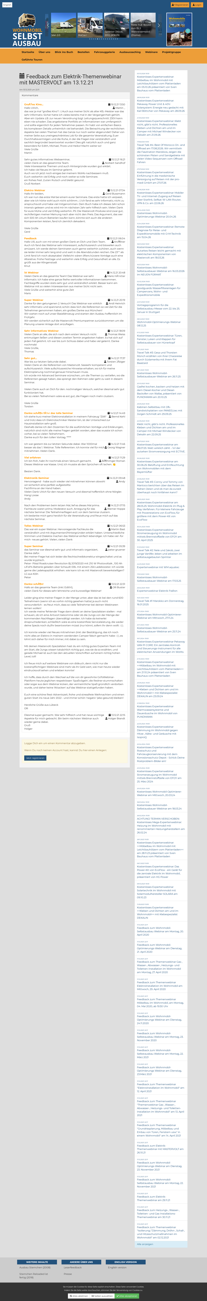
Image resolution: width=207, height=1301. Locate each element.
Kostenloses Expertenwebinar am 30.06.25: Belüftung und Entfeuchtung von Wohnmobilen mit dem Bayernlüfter (160, 465)
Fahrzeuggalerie (104, 52)
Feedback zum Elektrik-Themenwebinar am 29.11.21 (153, 1197)
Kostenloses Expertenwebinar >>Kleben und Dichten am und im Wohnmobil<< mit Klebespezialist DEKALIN (157, 911)
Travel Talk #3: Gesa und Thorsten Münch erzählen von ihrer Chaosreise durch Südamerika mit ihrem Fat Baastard (159, 356)
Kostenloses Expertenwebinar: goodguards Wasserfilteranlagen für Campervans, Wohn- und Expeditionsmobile (158, 288)
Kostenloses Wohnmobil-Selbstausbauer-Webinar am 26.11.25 (159, 373)
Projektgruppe (171, 52)
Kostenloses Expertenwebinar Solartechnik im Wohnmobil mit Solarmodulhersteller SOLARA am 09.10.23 (157, 891)
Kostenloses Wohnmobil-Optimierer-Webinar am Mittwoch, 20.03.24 (159, 792)
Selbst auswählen (103, 1296)
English (7, 4)
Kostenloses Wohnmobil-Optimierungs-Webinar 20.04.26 (156, 213)
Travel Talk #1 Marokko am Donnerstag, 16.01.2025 (160, 601)
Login (198, 4)
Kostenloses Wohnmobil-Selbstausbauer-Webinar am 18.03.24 (159, 805)
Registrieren (181, 4)
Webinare (151, 52)
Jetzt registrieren (35, 758)
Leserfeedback (73, 1267)
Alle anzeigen (145, 1244)
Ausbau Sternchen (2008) (34, 1267)
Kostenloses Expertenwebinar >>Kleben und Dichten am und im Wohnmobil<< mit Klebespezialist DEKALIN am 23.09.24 (157, 690)
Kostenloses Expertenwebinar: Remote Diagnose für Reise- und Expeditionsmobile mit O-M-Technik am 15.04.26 (161, 231)
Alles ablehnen (80, 1296)
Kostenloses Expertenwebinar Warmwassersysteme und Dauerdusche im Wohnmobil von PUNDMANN (157, 710)
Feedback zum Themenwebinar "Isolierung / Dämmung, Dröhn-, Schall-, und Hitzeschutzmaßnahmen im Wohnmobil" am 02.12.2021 (161, 1231)
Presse (68, 1274)
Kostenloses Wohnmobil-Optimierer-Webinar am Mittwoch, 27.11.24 (159, 614)
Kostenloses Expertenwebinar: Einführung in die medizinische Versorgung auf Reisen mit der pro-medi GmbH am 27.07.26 (158, 176)
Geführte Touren (32, 59)
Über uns (44, 52)
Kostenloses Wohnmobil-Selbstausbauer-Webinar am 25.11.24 (159, 628)
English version (117, 1267)
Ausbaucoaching (130, 52)
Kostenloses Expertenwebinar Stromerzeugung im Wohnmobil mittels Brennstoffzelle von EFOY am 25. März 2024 (159, 775)
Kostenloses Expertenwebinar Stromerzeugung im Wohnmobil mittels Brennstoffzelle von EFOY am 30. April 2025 (159, 534)
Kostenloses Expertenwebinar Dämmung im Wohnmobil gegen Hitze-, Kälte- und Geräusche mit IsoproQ (157, 731)
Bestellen (84, 52)
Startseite (28, 52)
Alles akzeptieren (128, 1296)
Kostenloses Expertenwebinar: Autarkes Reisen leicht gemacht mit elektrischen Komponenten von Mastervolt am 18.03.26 (159, 251)
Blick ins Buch (64, 52)
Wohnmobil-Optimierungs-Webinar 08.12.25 (159, 322)
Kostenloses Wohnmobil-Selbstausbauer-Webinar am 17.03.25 (159, 577)
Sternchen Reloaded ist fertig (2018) (33, 1276)
